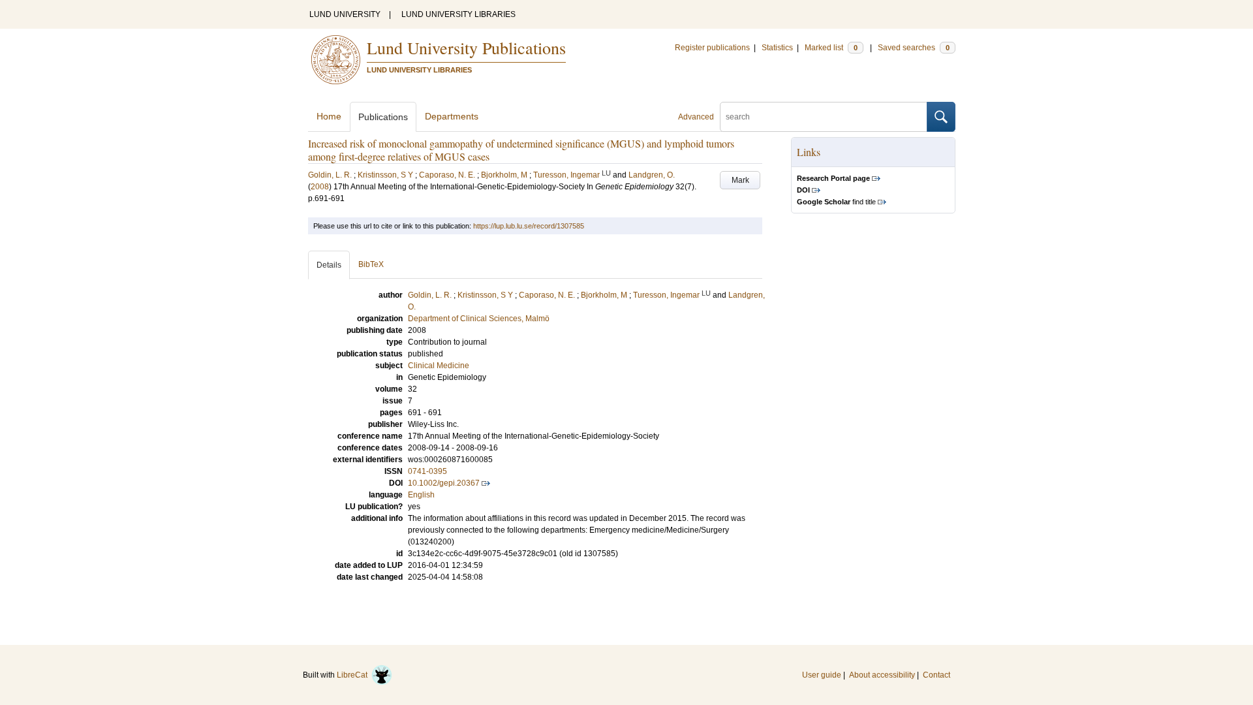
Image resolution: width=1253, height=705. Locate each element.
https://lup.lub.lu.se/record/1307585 (528, 226)
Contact (936, 675)
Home (329, 116)
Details (329, 265)
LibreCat (354, 675)
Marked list (831, 47)
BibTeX (371, 264)
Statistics (777, 47)
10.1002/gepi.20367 (444, 483)
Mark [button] (740, 180)
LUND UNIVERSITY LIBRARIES (458, 14)
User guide (821, 675)
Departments (451, 116)
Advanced (696, 116)
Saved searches (914, 47)
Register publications (712, 47)
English (421, 494)
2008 (320, 186)
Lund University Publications (466, 48)
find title (836, 202)
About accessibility (882, 675)
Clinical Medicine (438, 365)
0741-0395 (427, 471)
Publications (383, 117)
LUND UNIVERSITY (344, 14)
